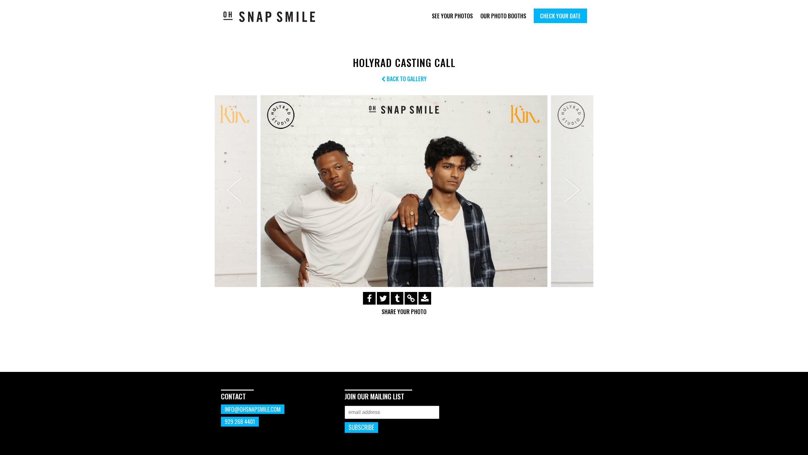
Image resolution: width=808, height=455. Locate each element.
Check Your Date (560, 16)
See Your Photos (452, 16)
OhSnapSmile (274, 16)
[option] (404, 191)
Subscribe (361, 427)
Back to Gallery (406, 79)
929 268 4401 (240, 421)
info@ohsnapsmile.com (253, 409)
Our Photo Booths (503, 16)
